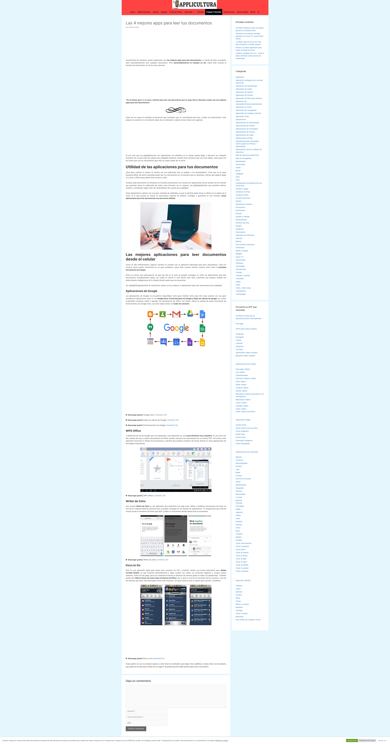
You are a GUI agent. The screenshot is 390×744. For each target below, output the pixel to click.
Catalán (239, 540)
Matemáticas (241, 485)
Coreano (239, 534)
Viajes (238, 282)
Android (159, 415)
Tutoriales (240, 279)
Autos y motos (242, 613)
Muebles (239, 607)
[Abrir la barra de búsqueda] (258, 12)
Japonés (239, 512)
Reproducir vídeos (243, 400)
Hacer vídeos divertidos (245, 412)
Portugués (240, 506)
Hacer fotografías (243, 443)
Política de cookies (221, 740)
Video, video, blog (243, 288)
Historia (239, 491)
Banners (239, 592)
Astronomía (240, 164)
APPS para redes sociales (246, 329)
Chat (238, 177)
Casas (238, 601)
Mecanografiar (242, 463)
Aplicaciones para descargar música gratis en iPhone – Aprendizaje (247, 143)
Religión (239, 254)
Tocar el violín (241, 562)
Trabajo (239, 272)
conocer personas (243, 198)
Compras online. (242, 195)
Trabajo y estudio (213, 12)
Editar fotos (240, 434)
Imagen (239, 226)
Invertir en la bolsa (243, 479)
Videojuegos (241, 294)
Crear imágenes (242, 431)
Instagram (240, 337)
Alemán (239, 525)
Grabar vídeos (241, 391)
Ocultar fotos (241, 425)
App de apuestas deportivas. (247, 155)
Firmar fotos (241, 437)
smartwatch (240, 260)
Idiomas (239, 500)
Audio (238, 167)
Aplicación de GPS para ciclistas (249, 98)
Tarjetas (239, 586)
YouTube (239, 349)
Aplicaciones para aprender (247, 452)
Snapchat (239, 346)
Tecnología (240, 266)
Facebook (240, 334)
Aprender (189, 12)
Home (132, 12)
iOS (165, 415)
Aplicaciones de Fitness (245, 126)
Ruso (238, 531)
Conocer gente (176, 12)
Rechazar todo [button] (382, 740)
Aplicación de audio (244, 89)
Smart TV (240, 257)
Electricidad (240, 494)
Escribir (239, 466)
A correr (239, 497)
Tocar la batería (242, 552)
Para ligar (239, 324)
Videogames (241, 291)
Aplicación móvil (242, 116)
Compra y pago (242, 189)
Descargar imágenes (244, 440)
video (238, 285)
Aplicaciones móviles (244, 138)
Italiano (239, 537)
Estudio (239, 214)
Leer (237, 469)
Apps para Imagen (243, 420)
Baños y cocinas (242, 604)
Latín (238, 518)
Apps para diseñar (243, 580)
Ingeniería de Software (245, 235)
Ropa (238, 598)
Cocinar (239, 476)
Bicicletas (239, 617)
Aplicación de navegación (246, 110)
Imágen (164, 12)
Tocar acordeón (242, 565)
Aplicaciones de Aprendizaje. (247, 123)
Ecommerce (240, 210)
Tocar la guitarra (242, 546)
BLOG (252, 12)
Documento (240, 207)
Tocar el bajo (241, 559)
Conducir (239, 460)
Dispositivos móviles (244, 204)
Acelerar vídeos (242, 388)
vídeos (156, 12)
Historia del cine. (242, 223)
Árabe (238, 515)
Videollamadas (242, 375)
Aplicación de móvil (243, 107)
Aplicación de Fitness (244, 95)
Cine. (238, 180)
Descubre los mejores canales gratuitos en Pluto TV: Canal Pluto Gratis (249, 36)
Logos (238, 589)
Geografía (240, 488)
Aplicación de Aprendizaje (246, 86)
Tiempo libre (229, 12)
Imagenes (240, 229)
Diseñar (200, 12)
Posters (239, 595)
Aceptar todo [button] (352, 740)
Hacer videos (242, 12)
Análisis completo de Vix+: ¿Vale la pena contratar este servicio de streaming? (250, 55)
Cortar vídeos (241, 403)
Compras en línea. (243, 192)
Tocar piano (240, 549)
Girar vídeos (241, 382)
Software (239, 263)
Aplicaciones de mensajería (247, 129)
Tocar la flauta (241, 556)
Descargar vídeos (243, 369)
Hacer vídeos (241, 409)
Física (238, 482)
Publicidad (240, 248)
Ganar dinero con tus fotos (247, 428)
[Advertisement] (176, 44)
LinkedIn (239, 343)
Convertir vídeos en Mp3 (246, 378)
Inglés (238, 509)
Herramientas (241, 220)
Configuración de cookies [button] (367, 740)
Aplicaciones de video (245, 135)
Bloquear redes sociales (245, 356)
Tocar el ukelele (242, 568)
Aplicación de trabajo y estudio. (249, 113)
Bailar (238, 472)
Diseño (238, 201)
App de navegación (243, 158)
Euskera (239, 522)
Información (240, 232)
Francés (239, 503)
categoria (239, 174)
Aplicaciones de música (245, 132)
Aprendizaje (240, 161)
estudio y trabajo (243, 217)
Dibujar (239, 457)
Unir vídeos (240, 372)
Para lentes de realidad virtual (248, 620)
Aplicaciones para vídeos (246, 364)
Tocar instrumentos (243, 543)
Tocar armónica (242, 571)
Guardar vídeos (242, 406)
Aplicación (240, 77)
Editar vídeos (241, 385)
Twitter (238, 340)
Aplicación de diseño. (244, 92)
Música (239, 241)
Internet (239, 238)
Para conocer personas (245, 244)
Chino (238, 528)
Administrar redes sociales (246, 353)
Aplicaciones (241, 119)
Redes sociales (144, 12)
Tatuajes (239, 610)
